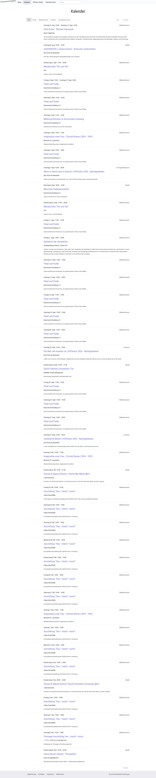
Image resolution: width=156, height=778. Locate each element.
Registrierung (31, 774)
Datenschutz (60, 774)
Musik (34, 20)
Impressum (50, 774)
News (19, 2)
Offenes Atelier (38, 2)
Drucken (125, 20)
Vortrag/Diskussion (64, 20)
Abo (117, 20)
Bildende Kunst (43, 20)
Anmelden (41, 774)
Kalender (27, 2)
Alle (29, 20)
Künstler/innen (51, 2)
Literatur (53, 20)
